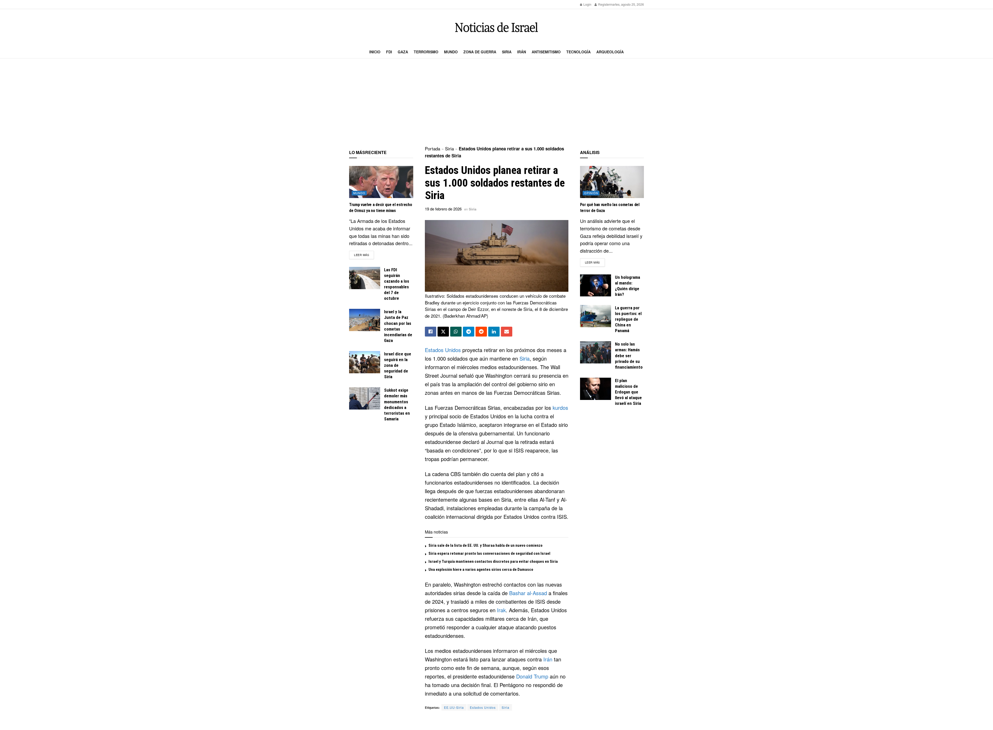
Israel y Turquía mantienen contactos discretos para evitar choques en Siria (493, 561)
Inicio (374, 51)
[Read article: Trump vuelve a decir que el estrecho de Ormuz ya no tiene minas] (381, 182)
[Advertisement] (496, 102)
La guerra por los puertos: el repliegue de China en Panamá (628, 319)
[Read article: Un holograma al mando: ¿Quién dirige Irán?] (595, 285)
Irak (501, 610)
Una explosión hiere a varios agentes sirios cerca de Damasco (480, 569)
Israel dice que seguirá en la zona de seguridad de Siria (397, 365)
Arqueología (610, 51)
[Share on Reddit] (481, 332)
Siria (506, 51)
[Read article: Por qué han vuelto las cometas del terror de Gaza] (612, 182)
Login (587, 4)
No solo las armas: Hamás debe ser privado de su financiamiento (629, 355)
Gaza (403, 51)
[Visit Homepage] (496, 27)
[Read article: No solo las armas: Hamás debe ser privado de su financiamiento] (595, 352)
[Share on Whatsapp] (456, 332)
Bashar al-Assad (528, 593)
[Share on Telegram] (468, 332)
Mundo (451, 51)
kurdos (560, 407)
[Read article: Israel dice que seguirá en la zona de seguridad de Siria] (364, 362)
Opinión (591, 193)
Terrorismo (426, 51)
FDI (389, 51)
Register (603, 4)
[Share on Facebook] (430, 332)
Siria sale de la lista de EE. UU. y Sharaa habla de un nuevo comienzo (485, 545)
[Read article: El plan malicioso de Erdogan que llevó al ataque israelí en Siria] (595, 389)
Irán (521, 51)
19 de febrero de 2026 (443, 208)
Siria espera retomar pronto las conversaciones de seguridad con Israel (489, 553)
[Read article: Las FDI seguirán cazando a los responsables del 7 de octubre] (364, 278)
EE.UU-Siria (454, 707)
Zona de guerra (479, 51)
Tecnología (578, 51)
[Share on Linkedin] (494, 332)
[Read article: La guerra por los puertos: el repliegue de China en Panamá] (595, 316)
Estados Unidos (443, 350)
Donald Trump (532, 676)
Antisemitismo (546, 51)
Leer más (364, 254)
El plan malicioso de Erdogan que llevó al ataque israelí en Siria (628, 392)
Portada (432, 148)
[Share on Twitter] (443, 332)
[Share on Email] (506, 332)
